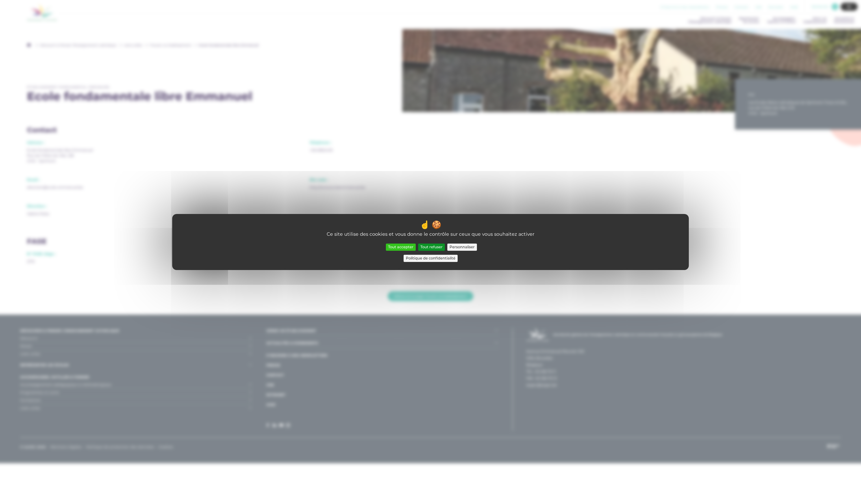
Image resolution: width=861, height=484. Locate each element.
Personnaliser (462, 247)
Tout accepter (400, 247)
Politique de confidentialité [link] (430, 258)
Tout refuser (431, 247)
